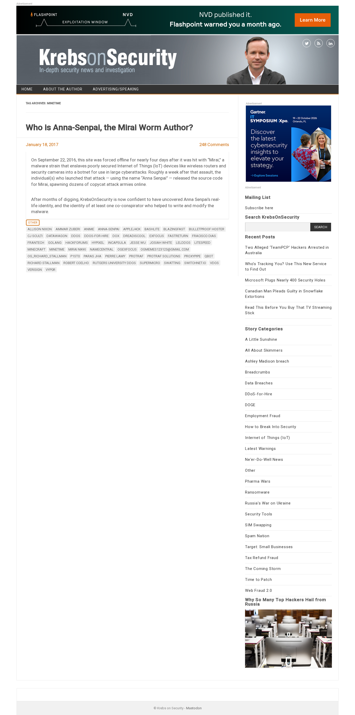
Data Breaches (259, 383)
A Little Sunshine (261, 339)
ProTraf (136, 256)
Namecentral (102, 249)
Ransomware (257, 492)
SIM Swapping (258, 525)
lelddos (183, 243)
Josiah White (161, 243)
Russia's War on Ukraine (268, 503)
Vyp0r (50, 270)
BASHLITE (152, 229)
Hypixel (98, 243)
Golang (55, 243)
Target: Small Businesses (269, 547)
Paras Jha (92, 256)
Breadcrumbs (257, 372)
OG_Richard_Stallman (47, 256)
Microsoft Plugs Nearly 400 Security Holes (285, 280)
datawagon (57, 236)
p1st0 (75, 256)
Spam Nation (257, 536)
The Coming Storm (263, 568)
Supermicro (150, 263)
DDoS (75, 236)
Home (27, 89)
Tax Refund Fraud (261, 557)
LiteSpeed (202, 243)
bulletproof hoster (206, 229)
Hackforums (76, 243)
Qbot (209, 256)
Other (32, 222)
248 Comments (214, 144)
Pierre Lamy (115, 256)
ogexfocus (127, 249)
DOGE (250, 405)
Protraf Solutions (163, 256)
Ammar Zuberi (68, 229)
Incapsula (117, 243)
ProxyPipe (192, 256)
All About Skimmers (263, 350)
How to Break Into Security (270, 426)
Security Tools (258, 514)
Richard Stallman (44, 263)
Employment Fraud (262, 416)
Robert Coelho (76, 263)
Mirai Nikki (77, 249)
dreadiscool (134, 236)
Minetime (56, 249)
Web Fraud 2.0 (258, 590)
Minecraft (36, 249)
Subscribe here (259, 208)
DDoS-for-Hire (258, 394)
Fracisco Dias (204, 236)
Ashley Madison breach (267, 361)
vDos (214, 263)
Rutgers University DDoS (114, 263)
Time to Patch (258, 579)
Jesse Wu (138, 243)
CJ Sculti (35, 236)
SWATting (172, 263)
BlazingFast (174, 229)
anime (89, 229)
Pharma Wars (258, 481)
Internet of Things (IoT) (267, 437)
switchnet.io (195, 263)
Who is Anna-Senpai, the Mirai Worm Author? (109, 127)
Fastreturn (178, 236)
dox (116, 236)
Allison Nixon (40, 229)
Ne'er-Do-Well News (264, 459)
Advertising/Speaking (116, 89)
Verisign (35, 270)
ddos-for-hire (96, 236)
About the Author (62, 89)
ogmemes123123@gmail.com (165, 249)
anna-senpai (108, 229)
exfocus (156, 236)
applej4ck (132, 229)
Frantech (36, 243)
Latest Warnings (260, 448)
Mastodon (194, 708)
